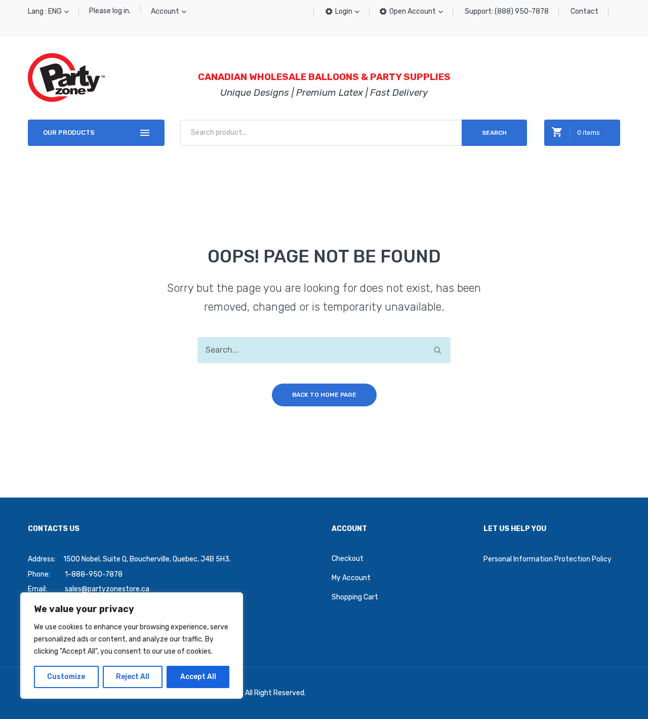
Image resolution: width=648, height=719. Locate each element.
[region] (131, 645)
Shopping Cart (355, 597)
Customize (66, 676)
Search (494, 132)
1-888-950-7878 (94, 574)
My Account (351, 578)
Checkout (347, 558)
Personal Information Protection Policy (547, 559)
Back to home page (324, 394)
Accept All (198, 676)
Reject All (132, 676)
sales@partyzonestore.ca (107, 589)
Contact (584, 11)
